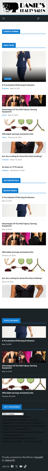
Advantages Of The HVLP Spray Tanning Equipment (19, 110)
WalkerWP (10, 460)
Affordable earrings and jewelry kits (17, 134)
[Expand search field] (38, 18)
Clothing (8, 78)
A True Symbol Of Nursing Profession (18, 85)
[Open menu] (3, 18)
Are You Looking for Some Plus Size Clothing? (22, 156)
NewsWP (39, 457)
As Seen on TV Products (12, 167)
